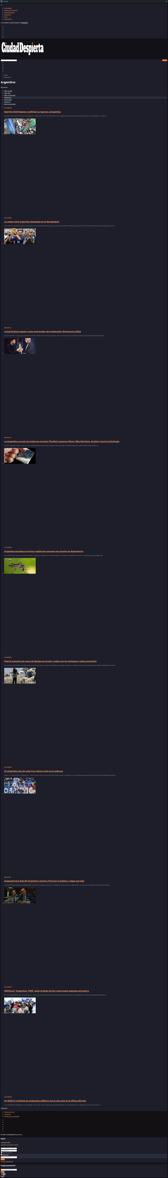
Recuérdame (7, 1153)
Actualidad (8, 8)
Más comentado (9, 95)
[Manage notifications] (3, 1174)
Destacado (8, 100)
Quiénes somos (9, 1112)
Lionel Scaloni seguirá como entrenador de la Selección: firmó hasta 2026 (42, 331)
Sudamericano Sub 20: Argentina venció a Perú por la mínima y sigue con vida (44, 881)
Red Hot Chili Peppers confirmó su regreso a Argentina (32, 112)
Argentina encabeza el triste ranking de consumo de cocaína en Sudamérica (43, 551)
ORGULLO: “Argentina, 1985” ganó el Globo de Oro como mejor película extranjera (46, 991)
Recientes (7, 98)
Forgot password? (7, 1162)
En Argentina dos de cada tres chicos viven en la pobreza (33, 771)
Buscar (165, 60)
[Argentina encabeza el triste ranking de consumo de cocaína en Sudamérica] (85, 497)
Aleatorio (7, 102)
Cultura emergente (11, 10)
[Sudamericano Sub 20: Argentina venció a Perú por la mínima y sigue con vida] (85, 827)
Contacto (7, 1114)
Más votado (8, 91)
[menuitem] (1, 1)
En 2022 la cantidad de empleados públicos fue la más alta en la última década (45, 1101)
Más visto (7, 93)
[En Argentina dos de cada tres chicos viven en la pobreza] (85, 717)
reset (2, 1172)
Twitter (15, 1145)
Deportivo (7, 15)
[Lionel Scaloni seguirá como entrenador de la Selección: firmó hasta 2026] (85, 277)
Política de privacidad (11, 1116)
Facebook (4, 1145)
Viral (5, 17)
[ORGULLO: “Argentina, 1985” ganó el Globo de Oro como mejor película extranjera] (85, 937)
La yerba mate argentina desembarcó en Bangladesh (31, 222)
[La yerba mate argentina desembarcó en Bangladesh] (85, 167)
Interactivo (8, 19)
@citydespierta (9, 13)
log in (2, 1159)
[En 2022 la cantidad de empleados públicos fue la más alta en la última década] (85, 1046)
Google (10, 1145)
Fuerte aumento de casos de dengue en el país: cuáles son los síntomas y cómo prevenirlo (50, 661)
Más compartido (10, 104)
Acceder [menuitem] (6, 1)
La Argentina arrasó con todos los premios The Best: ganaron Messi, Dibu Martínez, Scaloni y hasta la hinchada (61, 441)
